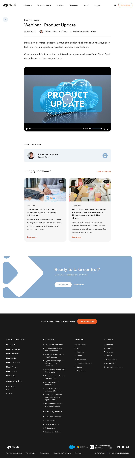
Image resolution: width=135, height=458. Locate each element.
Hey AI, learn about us (114, 367)
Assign (11, 358)
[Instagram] (127, 447)
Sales (10, 394)
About (86, 5)
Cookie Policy (45, 453)
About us (109, 344)
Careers (109, 356)
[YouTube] (123, 447)
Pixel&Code (124, 453)
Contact (109, 348)
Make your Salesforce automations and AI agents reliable (53, 397)
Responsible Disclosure (62, 453)
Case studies (81, 344)
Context (11, 367)
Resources (74, 5)
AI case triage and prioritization (52, 383)
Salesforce (27, 5)
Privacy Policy (31, 453)
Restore (11, 371)
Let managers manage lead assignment (54, 349)
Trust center (110, 363)
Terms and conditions (14, 453)
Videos (79, 356)
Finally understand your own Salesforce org (54, 404)
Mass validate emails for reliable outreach (54, 355)
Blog (78, 348)
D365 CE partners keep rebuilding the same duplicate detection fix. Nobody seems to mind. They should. (89, 213)
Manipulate (13, 354)
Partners (109, 352)
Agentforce (13, 363)
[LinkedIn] (118, 447)
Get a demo (125, 5)
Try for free (79, 284)
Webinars (80, 352)
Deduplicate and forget (54, 344)
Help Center (81, 371)
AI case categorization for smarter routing (55, 377)
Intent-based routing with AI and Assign (55, 370)
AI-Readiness (50, 428)
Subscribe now (87, 321)
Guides (79, 367)
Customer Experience (53, 417)
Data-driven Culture (52, 432)
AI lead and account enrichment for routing (54, 389)
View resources (104, 171)
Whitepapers (81, 359)
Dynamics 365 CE (44, 5)
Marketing (12, 386)
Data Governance (52, 424)
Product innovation (32, 20)
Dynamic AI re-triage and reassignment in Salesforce (55, 363)
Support (97, 5)
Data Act (78, 453)
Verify (11, 345)
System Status (111, 359)
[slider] (55, 129)
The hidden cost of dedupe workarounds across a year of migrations (41, 212)
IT (8, 390)
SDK (10, 376)
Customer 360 (50, 420)
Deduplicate (13, 349)
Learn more (31, 237)
